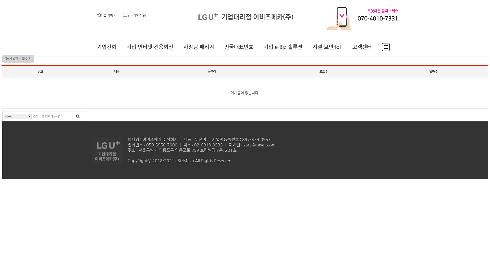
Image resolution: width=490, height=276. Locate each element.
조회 (323, 71)
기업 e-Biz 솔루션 (283, 47)
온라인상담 (137, 15)
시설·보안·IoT (327, 47)
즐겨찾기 (110, 15)
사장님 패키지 (198, 47)
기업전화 (106, 47)
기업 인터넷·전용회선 (150, 47)
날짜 (432, 71)
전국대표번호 (238, 47)
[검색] (78, 116)
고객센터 (362, 47)
